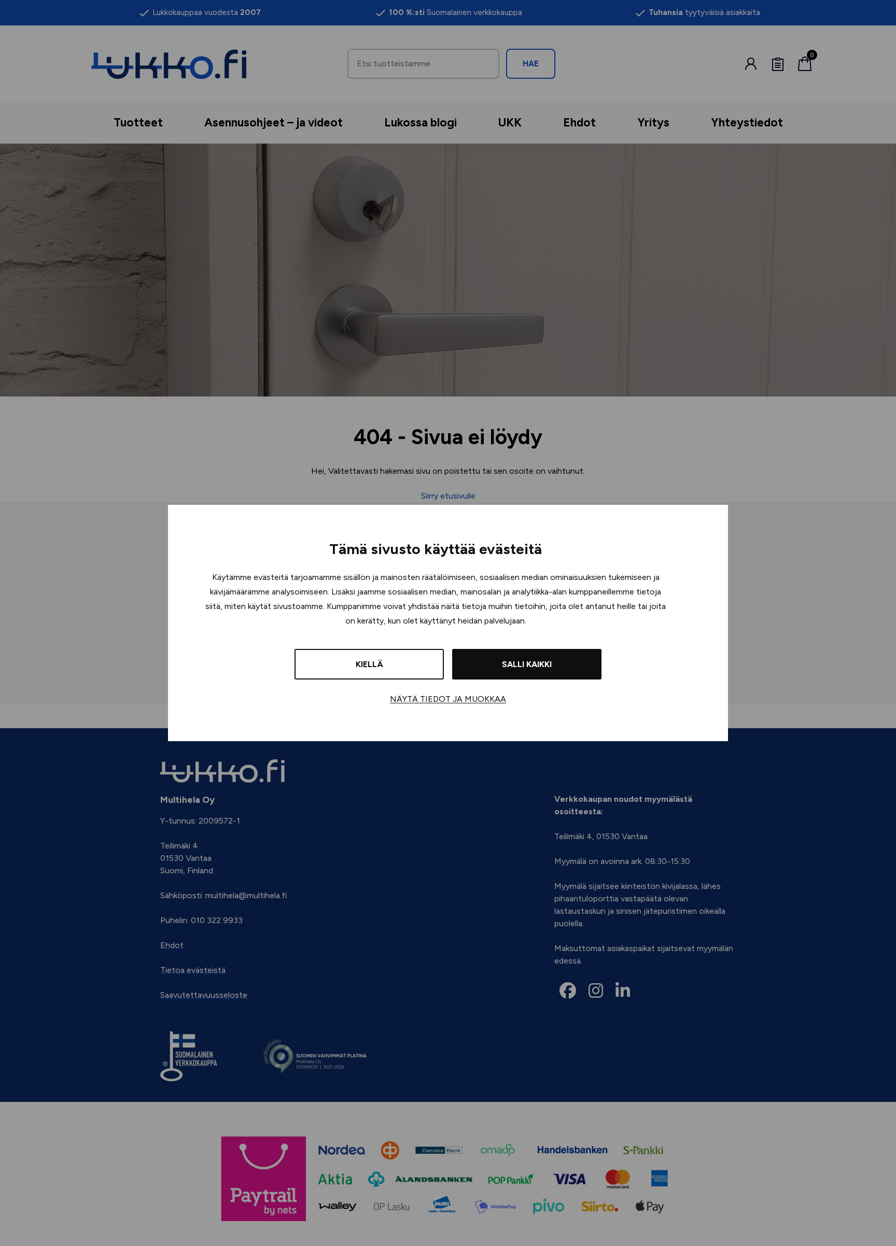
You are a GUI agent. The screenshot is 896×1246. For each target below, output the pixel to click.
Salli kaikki (527, 664)
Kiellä (369, 664)
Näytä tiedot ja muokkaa (448, 699)
